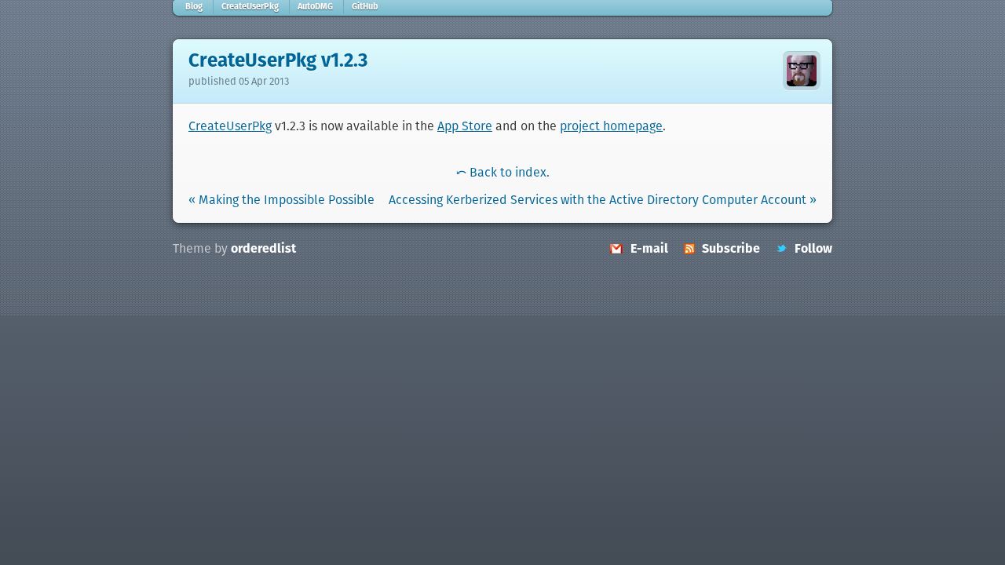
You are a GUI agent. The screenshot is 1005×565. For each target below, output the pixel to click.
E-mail (649, 249)
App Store (464, 127)
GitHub (365, 7)
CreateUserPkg (250, 7)
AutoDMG (315, 7)
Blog (194, 7)
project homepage (611, 127)
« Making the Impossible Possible (281, 200)
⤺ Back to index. (503, 173)
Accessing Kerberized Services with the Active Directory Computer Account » (603, 200)
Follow (813, 249)
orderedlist (263, 249)
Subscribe (731, 249)
